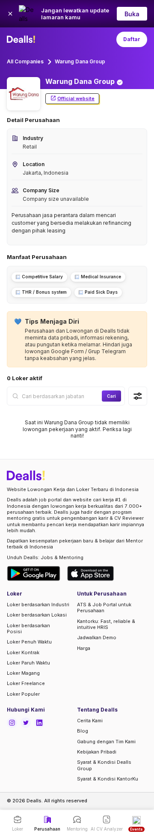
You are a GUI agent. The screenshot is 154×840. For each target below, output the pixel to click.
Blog (82, 731)
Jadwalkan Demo (96, 637)
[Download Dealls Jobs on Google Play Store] (33, 573)
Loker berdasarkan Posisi (28, 628)
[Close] (10, 13)
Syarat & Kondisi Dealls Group (104, 765)
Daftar (131, 39)
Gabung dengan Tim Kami (106, 742)
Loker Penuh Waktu (29, 642)
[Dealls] (22, 39)
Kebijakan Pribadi (96, 752)
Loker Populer (23, 694)
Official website (76, 98)
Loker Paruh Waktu (28, 663)
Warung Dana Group (80, 61)
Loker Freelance (26, 683)
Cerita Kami (90, 721)
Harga (83, 648)
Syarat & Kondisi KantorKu (107, 779)
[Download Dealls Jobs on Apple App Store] (90, 573)
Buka (131, 14)
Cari (111, 396)
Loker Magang (23, 673)
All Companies (25, 61)
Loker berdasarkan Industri (38, 605)
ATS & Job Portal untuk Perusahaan (104, 608)
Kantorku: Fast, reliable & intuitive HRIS (106, 624)
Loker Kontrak (23, 652)
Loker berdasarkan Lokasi (37, 615)
